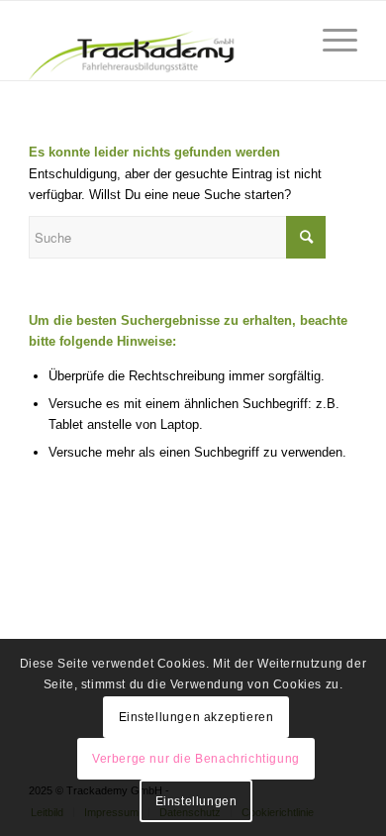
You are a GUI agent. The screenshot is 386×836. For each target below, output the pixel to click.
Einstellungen (196, 801)
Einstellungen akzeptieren (196, 717)
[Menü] (330, 40)
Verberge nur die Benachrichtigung (196, 759)
